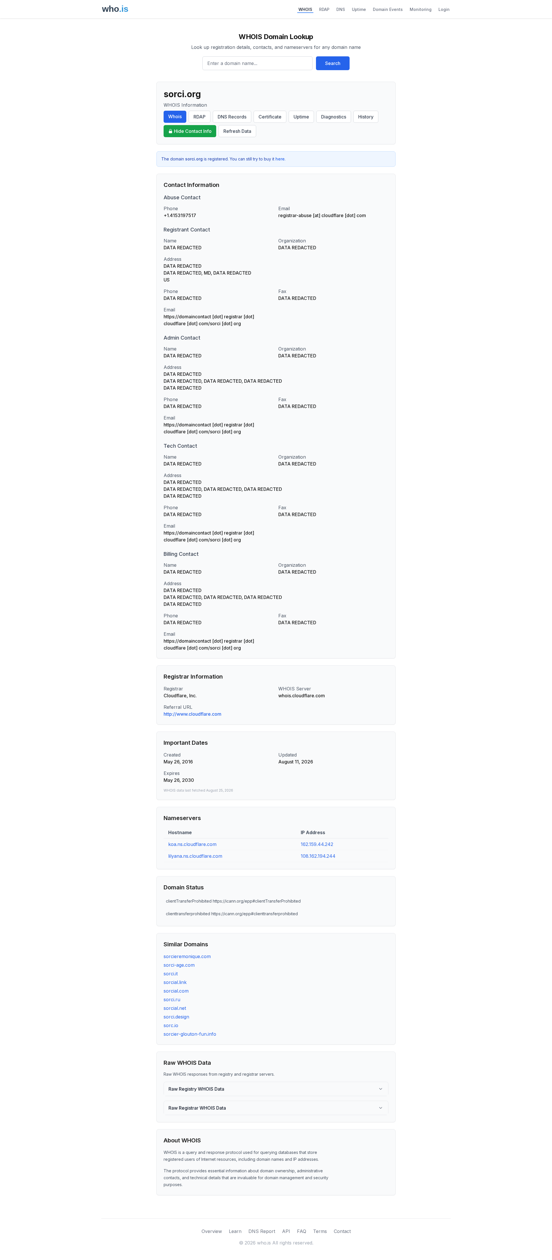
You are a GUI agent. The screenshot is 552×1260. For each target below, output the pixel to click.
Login (444, 9)
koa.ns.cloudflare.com (192, 844)
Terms (320, 1231)
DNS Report (261, 1231)
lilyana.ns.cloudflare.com (195, 856)
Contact (342, 1231)
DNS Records (232, 117)
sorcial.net (175, 1008)
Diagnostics (333, 117)
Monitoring (421, 9)
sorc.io (171, 1025)
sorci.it (171, 973)
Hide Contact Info (193, 131)
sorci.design (176, 1017)
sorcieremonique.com (187, 956)
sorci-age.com (179, 965)
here (280, 158)
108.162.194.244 (318, 856)
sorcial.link (175, 982)
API (286, 1231)
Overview (212, 1231)
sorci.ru (172, 999)
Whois (175, 116)
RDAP (324, 9)
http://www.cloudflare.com (192, 714)
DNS (340, 9)
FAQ (301, 1231)
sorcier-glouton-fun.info (190, 1034)
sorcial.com (176, 991)
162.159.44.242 (317, 844)
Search (332, 63)
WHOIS (305, 9)
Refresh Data (237, 131)
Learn (235, 1231)
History (365, 117)
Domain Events (388, 9)
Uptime (359, 9)
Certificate (269, 117)
